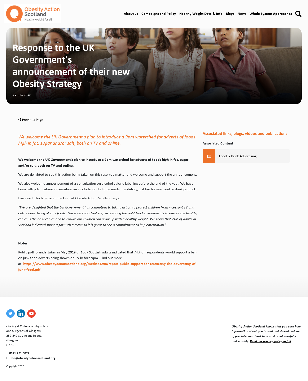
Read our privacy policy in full (270, 341)
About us (131, 13)
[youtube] (32, 313)
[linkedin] (22, 313)
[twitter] (11, 313)
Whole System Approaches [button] (271, 13)
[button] (298, 14)
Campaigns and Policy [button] (158, 13)
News (242, 13)
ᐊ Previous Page (30, 119)
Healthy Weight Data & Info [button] (201, 13)
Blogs (230, 13)
